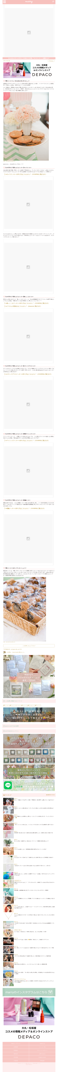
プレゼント (31, 705)
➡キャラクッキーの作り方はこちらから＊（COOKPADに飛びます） (26, 174)
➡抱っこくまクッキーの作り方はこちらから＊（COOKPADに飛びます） (27, 303)
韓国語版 (42, 1060)
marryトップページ (15, 1043)
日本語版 (16, 1057)
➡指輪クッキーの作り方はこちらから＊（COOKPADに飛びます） (25, 508)
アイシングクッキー (16, 705)
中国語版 (16, 1060)
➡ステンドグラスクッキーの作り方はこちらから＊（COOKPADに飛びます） (29, 374)
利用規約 (16, 1050)
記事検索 (16, 1047)
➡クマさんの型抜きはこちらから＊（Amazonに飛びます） (24, 306)
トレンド (38, 705)
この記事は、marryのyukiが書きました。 (15, 652)
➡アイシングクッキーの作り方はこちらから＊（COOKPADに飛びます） (27, 440)
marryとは (42, 1043)
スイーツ (24, 705)
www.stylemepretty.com (10, 161)
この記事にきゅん (29, 645)
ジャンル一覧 (42, 1047)
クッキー (6, 705)
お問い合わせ (42, 1053)
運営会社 (16, 1053)
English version (42, 1057)
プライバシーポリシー (42, 1050)
